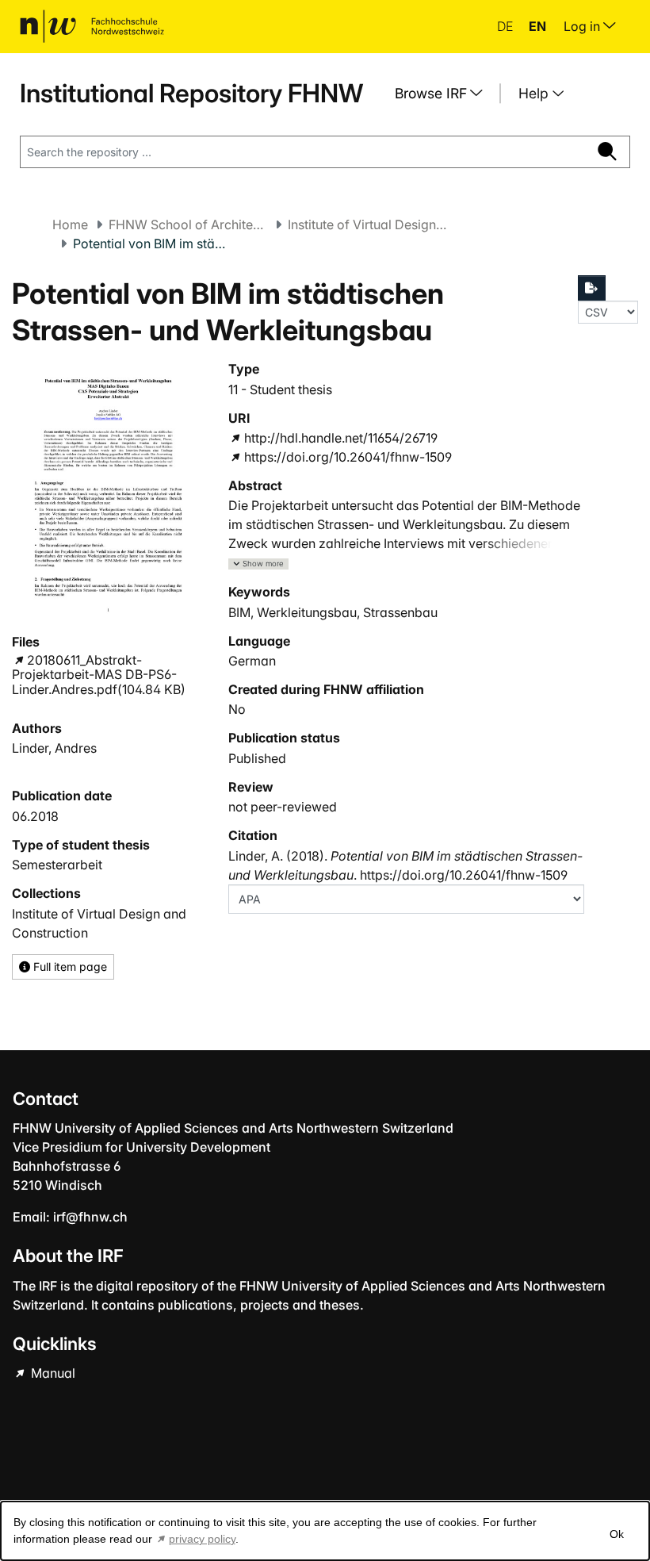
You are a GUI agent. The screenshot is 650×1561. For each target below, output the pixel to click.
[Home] (92, 26)
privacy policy (202, 1538)
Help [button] (535, 93)
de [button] (506, 26)
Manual (51, 1373)
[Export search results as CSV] (592, 288)
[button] (258, 564)
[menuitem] (445, 93)
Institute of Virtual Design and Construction (367, 224)
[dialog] (325, 1531)
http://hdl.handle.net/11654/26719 (340, 438)
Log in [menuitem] (583, 26)
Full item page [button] (68, 966)
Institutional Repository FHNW (191, 93)
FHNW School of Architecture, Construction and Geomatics (188, 224)
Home (70, 224)
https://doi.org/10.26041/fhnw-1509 (347, 457)
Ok (617, 1534)
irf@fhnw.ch (90, 1217)
